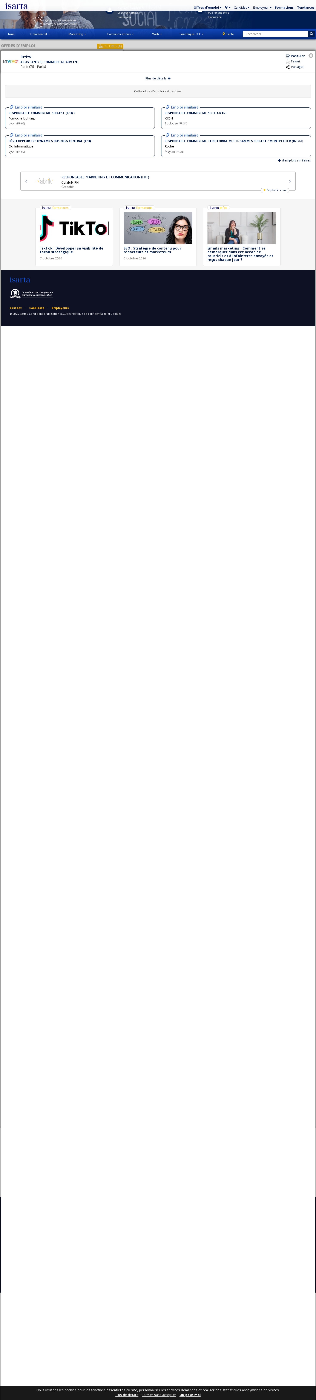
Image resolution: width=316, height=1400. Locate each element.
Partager (297, 67)
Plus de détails (156, 78)
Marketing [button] (76, 34)
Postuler (297, 56)
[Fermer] (311, 56)
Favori (295, 61)
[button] (207, 7)
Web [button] (156, 34)
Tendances (305, 7)
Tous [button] (11, 34)
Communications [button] (119, 34)
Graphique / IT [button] (190, 34)
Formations (284, 7)
